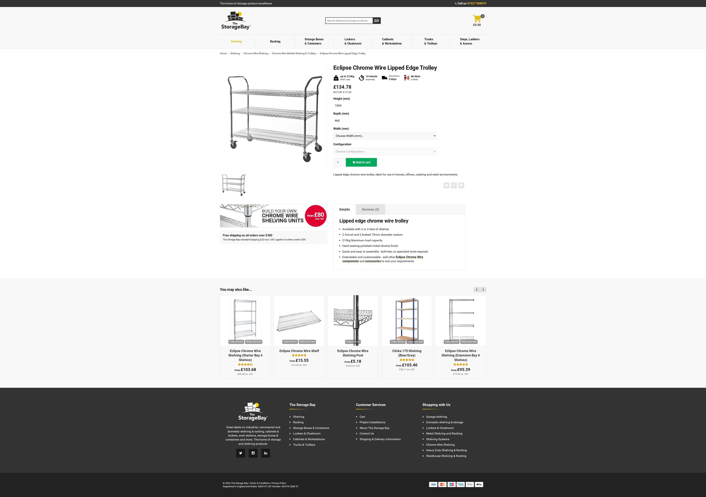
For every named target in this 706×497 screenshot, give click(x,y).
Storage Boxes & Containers (314, 41)
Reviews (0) (370, 209)
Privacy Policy (279, 483)
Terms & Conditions (260, 483)
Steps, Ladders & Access (469, 41)
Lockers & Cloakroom (353, 41)
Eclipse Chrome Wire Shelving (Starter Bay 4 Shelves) (245, 355)
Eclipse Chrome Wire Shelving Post (352, 353)
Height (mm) (341, 98)
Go (376, 21)
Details (344, 209)
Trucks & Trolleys (430, 41)
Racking (275, 41)
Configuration (342, 144)
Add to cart (362, 162)
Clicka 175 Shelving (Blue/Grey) (406, 353)
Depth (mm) (341, 113)
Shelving (236, 41)
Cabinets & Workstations (392, 41)
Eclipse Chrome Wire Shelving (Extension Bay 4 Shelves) (461, 355)
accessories (373, 261)
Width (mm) (341, 128)
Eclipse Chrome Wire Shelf (299, 351)
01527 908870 (476, 3)
